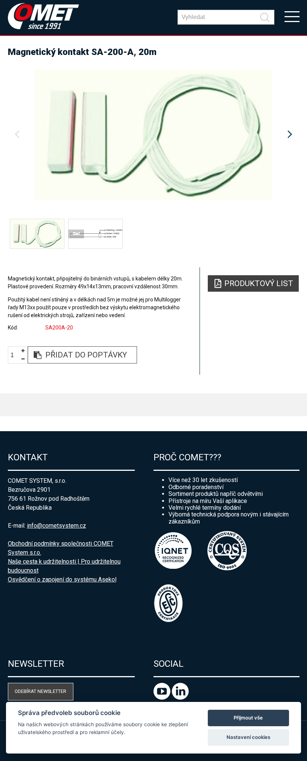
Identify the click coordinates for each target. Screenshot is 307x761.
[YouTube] (163, 697)
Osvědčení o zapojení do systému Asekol (62, 579)
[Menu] (292, 16)
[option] (154, 134)
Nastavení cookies (248, 737)
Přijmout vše (248, 718)
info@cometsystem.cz (56, 525)
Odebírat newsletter (40, 691)
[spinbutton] (14, 355)
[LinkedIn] (180, 697)
